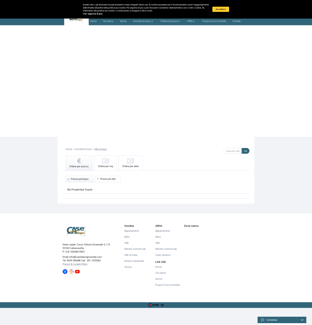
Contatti (236, 21)
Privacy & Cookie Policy (75, 264)
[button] (143, 21)
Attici (127, 236)
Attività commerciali (135, 248)
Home (93, 21)
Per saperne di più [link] (92, 14)
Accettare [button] (221, 9)
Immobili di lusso (83, 149)
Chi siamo (108, 21)
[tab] (79, 163)
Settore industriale (134, 261)
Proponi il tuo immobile (214, 21)
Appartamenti (131, 230)
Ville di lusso (100, 149)
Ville (126, 242)
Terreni (128, 267)
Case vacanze (162, 255)
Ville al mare (130, 255)
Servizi (123, 21)
